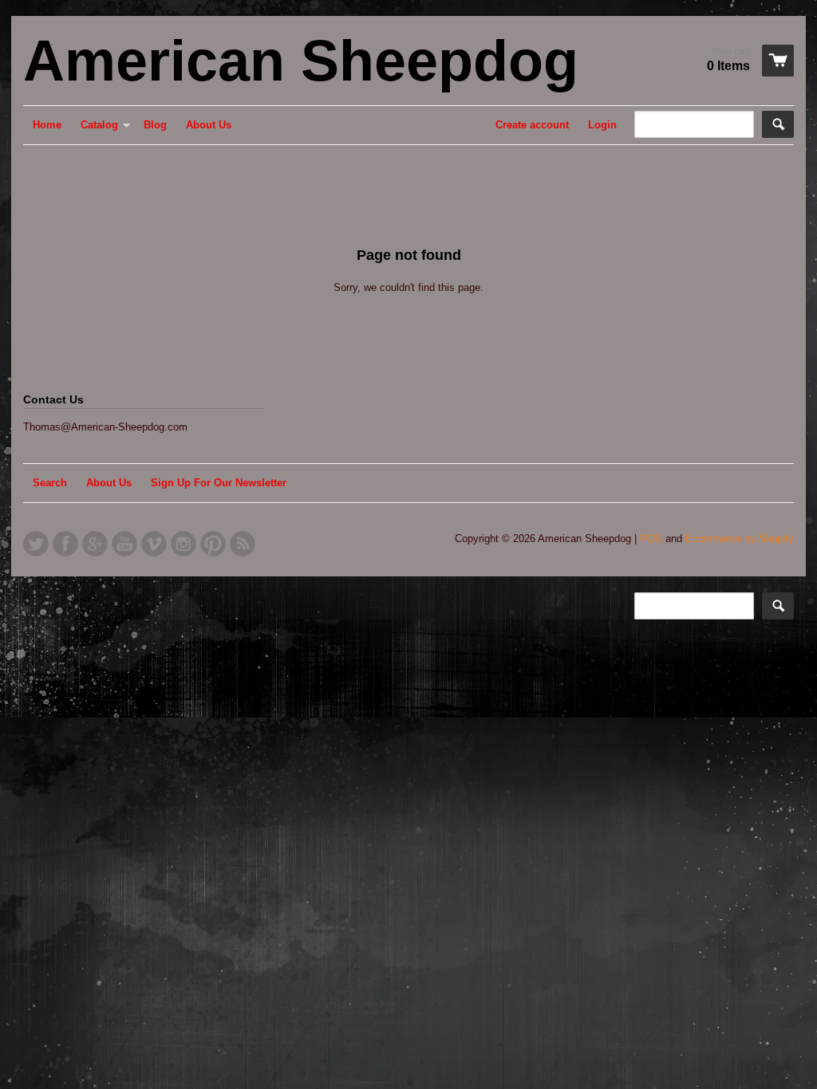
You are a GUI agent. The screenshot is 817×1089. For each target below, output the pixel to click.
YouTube (124, 543)
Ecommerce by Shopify (739, 538)
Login (602, 125)
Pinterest (213, 543)
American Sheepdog (300, 60)
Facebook (65, 543)
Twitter (36, 543)
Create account (532, 125)
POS (651, 538)
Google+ (95, 543)
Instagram (183, 543)
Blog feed (242, 543)
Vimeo (154, 543)
